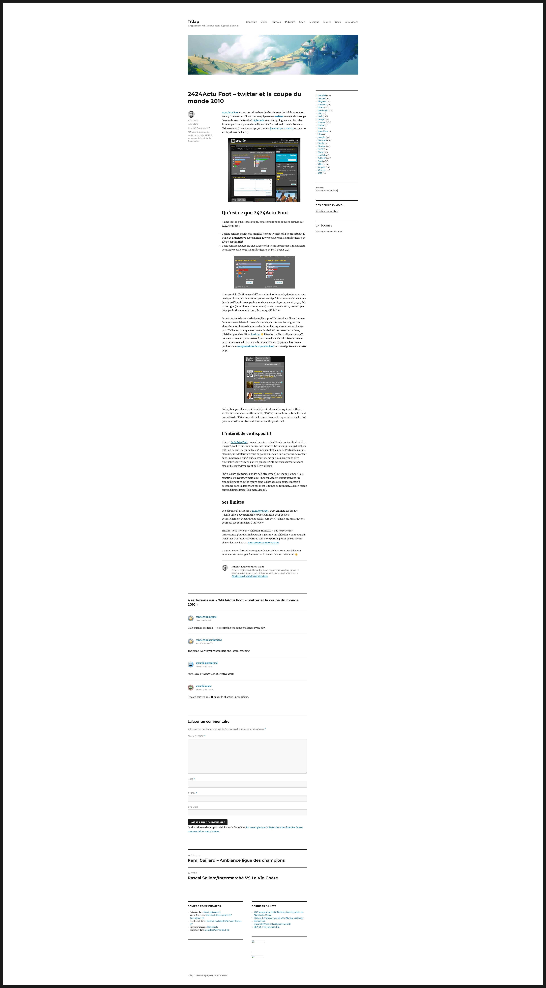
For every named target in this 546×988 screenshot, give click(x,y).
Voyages (321, 167)
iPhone (321, 125)
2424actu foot (194, 132)
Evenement (323, 110)
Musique (314, 22)
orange (191, 138)
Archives (320, 188)
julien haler (193, 120)
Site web (193, 807)
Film (320, 113)
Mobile (327, 22)
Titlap (193, 21)
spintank (206, 138)
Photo (320, 152)
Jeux (320, 128)
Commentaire (197, 736)
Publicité (290, 22)
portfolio (322, 155)
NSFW (320, 149)
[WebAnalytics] (279, 956)
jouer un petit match (281, 128)
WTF (320, 173)
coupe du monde (196, 135)
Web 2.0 (206, 128)
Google (321, 119)
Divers (321, 107)
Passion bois (259, 921)
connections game (206, 616)
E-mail (192, 793)
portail (198, 138)
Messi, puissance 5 (212, 912)
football (208, 135)
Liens (320, 134)
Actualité (192, 128)
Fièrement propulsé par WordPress (211, 975)
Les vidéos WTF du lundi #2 (216, 930)
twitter (279, 116)
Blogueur (322, 101)
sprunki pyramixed (207, 663)
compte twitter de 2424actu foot (255, 346)
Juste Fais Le (212, 927)
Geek (338, 22)
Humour (276, 22)
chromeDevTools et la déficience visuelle (272, 924)
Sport (302, 22)
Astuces (321, 98)
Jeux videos (351, 22)
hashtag (255, 334)
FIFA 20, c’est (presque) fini (266, 927)
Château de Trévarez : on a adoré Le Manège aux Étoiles (278, 918)
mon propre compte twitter (263, 542)
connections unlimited (209, 639)
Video (264, 22)
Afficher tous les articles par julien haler (250, 576)
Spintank (258, 120)
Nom (191, 779)
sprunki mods (203, 686)
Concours (251, 22)
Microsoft (322, 140)
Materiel (321, 137)
